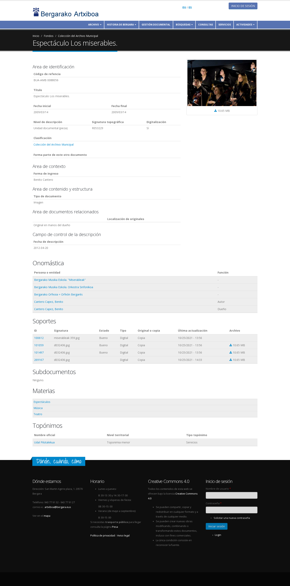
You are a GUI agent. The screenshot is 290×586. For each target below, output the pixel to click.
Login (218, 535)
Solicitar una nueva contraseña (232, 518)
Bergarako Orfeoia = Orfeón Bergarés (58, 294)
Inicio (36, 36)
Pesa (115, 527)
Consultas (205, 24)
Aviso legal (123, 535)
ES (190, 7)
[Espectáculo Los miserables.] (221, 83)
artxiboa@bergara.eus (58, 507)
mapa (47, 515)
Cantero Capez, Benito (48, 302)
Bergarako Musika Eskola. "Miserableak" (60, 280)
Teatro (38, 414)
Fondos (48, 36)
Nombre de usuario (218, 488)
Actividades (244, 24)
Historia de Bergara (120, 24)
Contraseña (214, 503)
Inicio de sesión (243, 6)
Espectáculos (42, 402)
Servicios (224, 24)
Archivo (93, 24)
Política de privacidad (102, 535)
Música (38, 408)
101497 (39, 352)
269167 (39, 360)
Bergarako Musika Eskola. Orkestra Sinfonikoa (63, 287)
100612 (39, 338)
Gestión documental (156, 24)
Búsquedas (183, 24)
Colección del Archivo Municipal (78, 36)
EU (184, 7)
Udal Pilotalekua (44, 442)
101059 (39, 345)
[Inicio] (68, 12)
